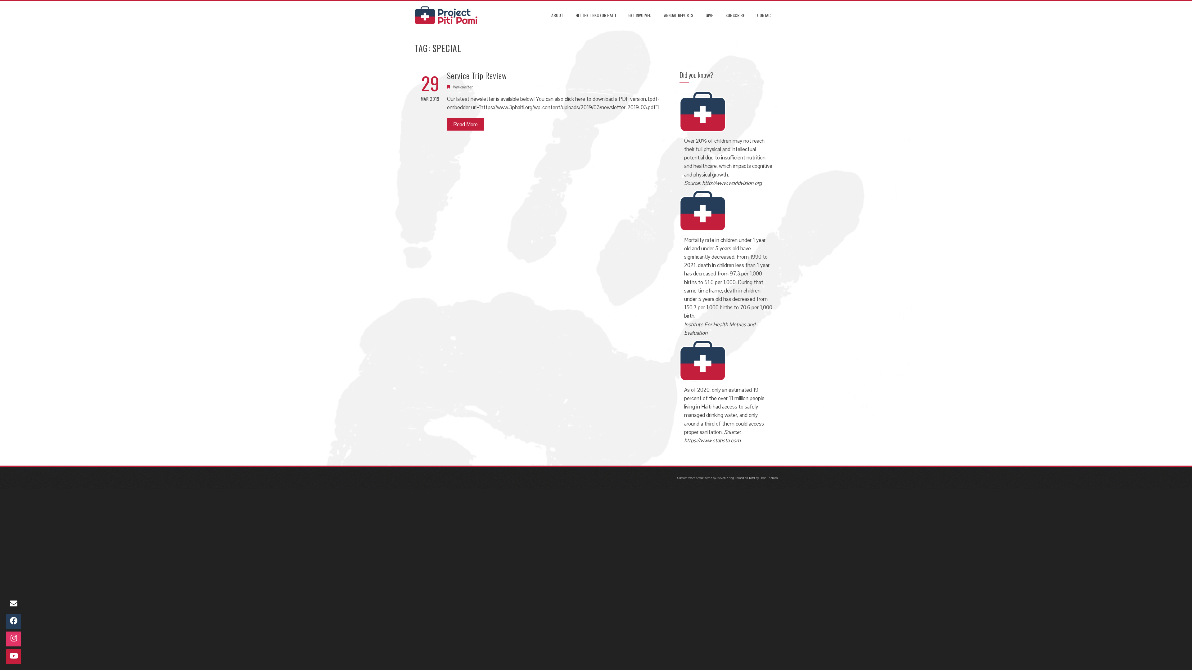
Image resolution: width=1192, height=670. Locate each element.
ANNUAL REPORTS (678, 15)
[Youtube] (13, 656)
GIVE (709, 15)
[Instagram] (13, 639)
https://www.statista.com (712, 440)
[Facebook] (13, 621)
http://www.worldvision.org (732, 183)
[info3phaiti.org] (13, 603)
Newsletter (462, 87)
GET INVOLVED (640, 15)
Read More (465, 124)
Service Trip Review (477, 75)
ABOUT (557, 15)
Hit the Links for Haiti (596, 15)
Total (752, 478)
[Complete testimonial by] (703, 110)
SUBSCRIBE (735, 15)
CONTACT (765, 15)
